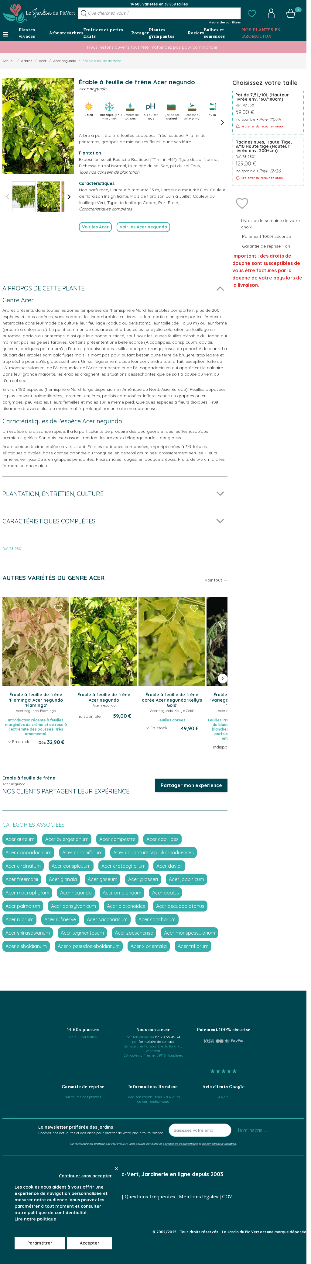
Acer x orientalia (149, 946)
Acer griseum (102, 879)
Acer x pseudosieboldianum (89, 946)
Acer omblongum (122, 893)
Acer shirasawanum (27, 933)
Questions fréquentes (150, 1196)
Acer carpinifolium (82, 852)
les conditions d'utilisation (219, 1143)
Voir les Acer (95, 227)
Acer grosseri (143, 879)
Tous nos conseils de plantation (109, 172)
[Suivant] (69, 196)
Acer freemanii (21, 879)
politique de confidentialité (180, 1143)
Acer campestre (117, 839)
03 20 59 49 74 (167, 1037)
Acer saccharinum (107, 919)
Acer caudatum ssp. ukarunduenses (153, 852)
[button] (251, 13)
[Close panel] (116, 1168)
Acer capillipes (162, 839)
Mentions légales (198, 1196)
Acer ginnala (63, 879)
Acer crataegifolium (123, 866)
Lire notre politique (35, 1219)
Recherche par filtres (225, 22)
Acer (42, 60)
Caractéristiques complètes (105, 209)
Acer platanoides (126, 906)
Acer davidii (169, 866)
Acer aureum (19, 839)
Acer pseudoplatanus (180, 906)
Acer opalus (165, 893)
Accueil (8, 60)
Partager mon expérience (191, 785)
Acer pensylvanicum (73, 906)
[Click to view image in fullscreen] (38, 126)
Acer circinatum (23, 866)
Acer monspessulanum (189, 933)
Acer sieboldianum (26, 946)
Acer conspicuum (71, 866)
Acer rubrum (19, 919)
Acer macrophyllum (27, 893)
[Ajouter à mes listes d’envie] (242, 203)
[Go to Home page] (38, 13)
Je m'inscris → (252, 1130)
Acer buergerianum (66, 839)
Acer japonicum (186, 879)
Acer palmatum (22, 906)
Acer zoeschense (134, 933)
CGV (227, 1196)
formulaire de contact (156, 1041)
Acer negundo (64, 60)
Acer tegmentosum (82, 933)
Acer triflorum (193, 946)
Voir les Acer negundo (143, 227)
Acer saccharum (157, 919)
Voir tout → (216, 580)
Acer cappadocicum (28, 852)
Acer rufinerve (60, 919)
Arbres (26, 60)
